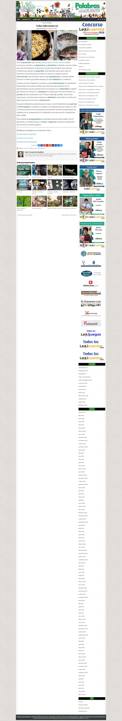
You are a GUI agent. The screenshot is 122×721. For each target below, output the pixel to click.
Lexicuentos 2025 (26, 19)
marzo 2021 (82, 616)
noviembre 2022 (83, 553)
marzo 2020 (82, 653)
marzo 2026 (82, 428)
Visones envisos (91, 98)
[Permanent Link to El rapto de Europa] (39, 170)
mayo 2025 (81, 459)
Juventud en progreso (93, 92)
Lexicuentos (82, 383)
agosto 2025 (82, 450)
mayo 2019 (81, 685)
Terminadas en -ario (92, 95)
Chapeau (81, 66)
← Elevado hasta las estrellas (24, 215)
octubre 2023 (82, 519)
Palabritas (81, 399)
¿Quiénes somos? (37, 19)
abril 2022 (81, 575)
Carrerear (19, 191)
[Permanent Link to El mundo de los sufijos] (24, 170)
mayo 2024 (81, 497)
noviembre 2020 (83, 628)
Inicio (18, 19)
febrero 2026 (82, 431)
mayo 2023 (81, 534)
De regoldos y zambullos (85, 47)
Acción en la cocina (25, 138)
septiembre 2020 (83, 635)
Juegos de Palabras (29, 148)
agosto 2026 (82, 412)
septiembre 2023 (83, 522)
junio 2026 (81, 418)
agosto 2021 (82, 600)
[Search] (104, 19)
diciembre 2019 (83, 663)
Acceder (81, 701)
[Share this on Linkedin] (58, 145)
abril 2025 (81, 462)
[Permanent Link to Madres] (54, 170)
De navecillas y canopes (85, 44)
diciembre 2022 (83, 550)
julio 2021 (81, 603)
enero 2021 (82, 622)
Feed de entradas (83, 704)
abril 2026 (81, 424)
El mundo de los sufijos (23, 177)
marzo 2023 (82, 541)
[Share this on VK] (53, 145)
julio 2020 (81, 641)
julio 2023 (81, 528)
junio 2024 (81, 494)
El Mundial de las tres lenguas (95, 86)
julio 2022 (81, 566)
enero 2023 (82, 547)
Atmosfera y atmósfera (69, 191)
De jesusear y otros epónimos (87, 57)
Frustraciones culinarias (27, 142)
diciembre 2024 (83, 475)
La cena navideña (36, 208)
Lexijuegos (81, 386)
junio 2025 (81, 456)
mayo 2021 (81, 609)
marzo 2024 (82, 503)
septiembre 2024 (83, 484)
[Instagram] (102, 19)
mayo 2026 (81, 421)
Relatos (80, 402)
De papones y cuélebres (93, 89)
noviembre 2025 (83, 440)
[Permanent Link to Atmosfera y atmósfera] (70, 184)
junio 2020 (81, 644)
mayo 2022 (81, 572)
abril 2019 (81, 688)
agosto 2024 (82, 487)
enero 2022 (82, 584)
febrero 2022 (82, 581)
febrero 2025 (82, 468)
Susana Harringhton (42, 28)
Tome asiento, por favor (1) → (69, 215)
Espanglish (81, 373)
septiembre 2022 (83, 559)
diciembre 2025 (83, 437)
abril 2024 (81, 500)
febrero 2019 (82, 694)
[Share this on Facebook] (41, 145)
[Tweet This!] (39, 145)
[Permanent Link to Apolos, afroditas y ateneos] (54, 201)
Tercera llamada (83, 41)
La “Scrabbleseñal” (90, 102)
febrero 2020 (82, 657)
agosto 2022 (82, 562)
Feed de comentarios (84, 708)
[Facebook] (100, 19)
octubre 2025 (82, 443)
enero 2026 (82, 434)
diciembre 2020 (83, 625)
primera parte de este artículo (53, 62)
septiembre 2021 (83, 597)
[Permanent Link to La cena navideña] (39, 201)
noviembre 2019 (83, 666)
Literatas (81, 389)
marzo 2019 (82, 691)
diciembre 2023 (83, 512)
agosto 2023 (82, 525)
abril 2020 (81, 650)
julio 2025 (81, 453)
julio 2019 (81, 679)
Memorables (82, 395)
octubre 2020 (82, 631)
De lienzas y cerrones (93, 105)
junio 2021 (81, 606)
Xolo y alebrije (82, 54)
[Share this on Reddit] (50, 145)
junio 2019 (81, 682)
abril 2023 (81, 537)
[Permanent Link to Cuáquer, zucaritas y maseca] (39, 184)
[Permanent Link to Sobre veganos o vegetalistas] (24, 201)
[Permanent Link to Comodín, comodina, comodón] (54, 184)
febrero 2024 (82, 506)
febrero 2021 (82, 619)
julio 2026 (81, 415)
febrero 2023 (82, 544)
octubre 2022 (82, 556)
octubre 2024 (82, 481)
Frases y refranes (83, 377)
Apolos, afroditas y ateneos (54, 208)
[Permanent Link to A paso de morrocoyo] (70, 170)
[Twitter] (98, 19)
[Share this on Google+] (44, 145)
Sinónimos (81, 405)
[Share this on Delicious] (61, 145)
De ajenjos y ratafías (84, 60)
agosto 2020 (82, 638)
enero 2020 (82, 660)
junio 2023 (81, 531)
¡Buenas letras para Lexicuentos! (87, 51)
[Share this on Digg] (56, 145)
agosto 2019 (82, 675)
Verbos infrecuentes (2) (47, 25)
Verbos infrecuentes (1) (26, 134)
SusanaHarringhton (40, 148)
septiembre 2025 (83, 446)
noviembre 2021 (83, 591)
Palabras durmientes (84, 63)
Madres (49, 177)
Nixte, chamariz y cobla (85, 69)
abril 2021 (81, 613)
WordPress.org (83, 711)
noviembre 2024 (83, 478)
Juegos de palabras (47, 23)
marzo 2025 (82, 465)
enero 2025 (82, 472)
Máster (80, 392)
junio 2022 (81, 569)
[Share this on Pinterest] (47, 145)
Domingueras (82, 370)
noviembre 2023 (83, 515)
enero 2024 (82, 509)
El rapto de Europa (37, 177)
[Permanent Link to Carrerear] (24, 184)
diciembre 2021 (83, 588)
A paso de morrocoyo (68, 177)
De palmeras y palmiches (69, 208)
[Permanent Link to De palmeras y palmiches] (70, 201)
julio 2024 (81, 490)
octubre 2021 (82, 594)
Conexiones (82, 367)
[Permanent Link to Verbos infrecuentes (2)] (47, 45)
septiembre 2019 (83, 672)
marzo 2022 (82, 578)
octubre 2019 (82, 669)
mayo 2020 (81, 647)
